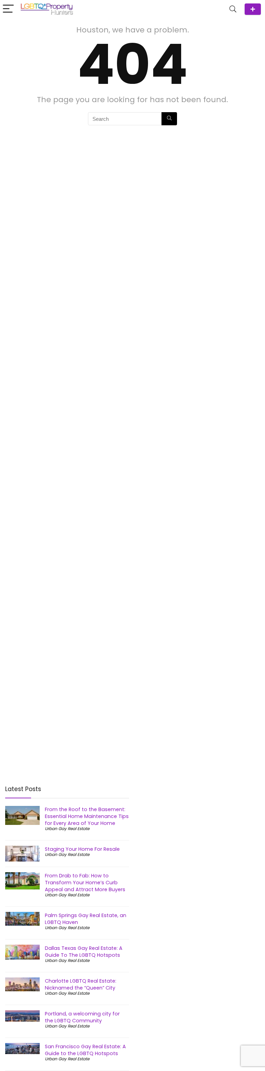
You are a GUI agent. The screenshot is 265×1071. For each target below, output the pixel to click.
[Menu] (8, 9)
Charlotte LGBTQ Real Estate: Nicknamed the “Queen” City (80, 984)
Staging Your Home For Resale (82, 849)
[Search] (233, 9)
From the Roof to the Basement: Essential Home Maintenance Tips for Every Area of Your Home (87, 816)
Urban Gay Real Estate (67, 828)
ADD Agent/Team (253, 9)
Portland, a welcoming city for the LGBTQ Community (82, 1017)
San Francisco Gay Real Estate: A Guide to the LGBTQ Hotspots (85, 1050)
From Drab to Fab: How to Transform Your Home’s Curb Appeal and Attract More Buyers (85, 882)
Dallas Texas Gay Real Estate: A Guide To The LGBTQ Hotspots (83, 951)
